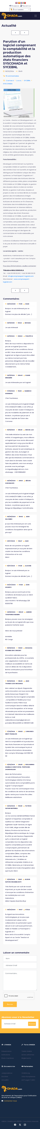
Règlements (26, 1058)
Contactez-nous (10, 1101)
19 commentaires (12, 76)
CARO (33, 1080)
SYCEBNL (27, 80)
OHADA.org (26, 1073)
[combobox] (20, 9)
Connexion (15, 6)
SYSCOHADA (7, 84)
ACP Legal (25, 1080)
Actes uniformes (28, 1055)
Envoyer (10, 1004)
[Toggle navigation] (35, 16)
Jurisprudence (7, 1073)
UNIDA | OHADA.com (9, 1121)
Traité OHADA (27, 1051)
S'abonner (32, 1024)
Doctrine (5, 1076)
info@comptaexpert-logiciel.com (21, 276)
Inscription (27, 6)
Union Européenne (28, 1076)
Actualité (5, 1080)
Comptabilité (10, 80)
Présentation (6, 1051)
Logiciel (19, 80)
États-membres (8, 1058)
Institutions (6, 1055)
